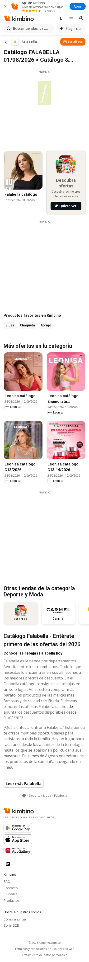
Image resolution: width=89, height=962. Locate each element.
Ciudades (11, 894)
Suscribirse (75, 42)
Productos (11, 900)
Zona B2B (11, 925)
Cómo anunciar (15, 919)
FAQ (7, 881)
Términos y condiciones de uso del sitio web (45, 949)
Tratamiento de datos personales (44, 955)
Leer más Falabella (24, 783)
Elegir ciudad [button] (75, 28)
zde (70, 706)
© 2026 (44, 943)
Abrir (78, 6)
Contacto (11, 888)
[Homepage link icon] (24, 796)
